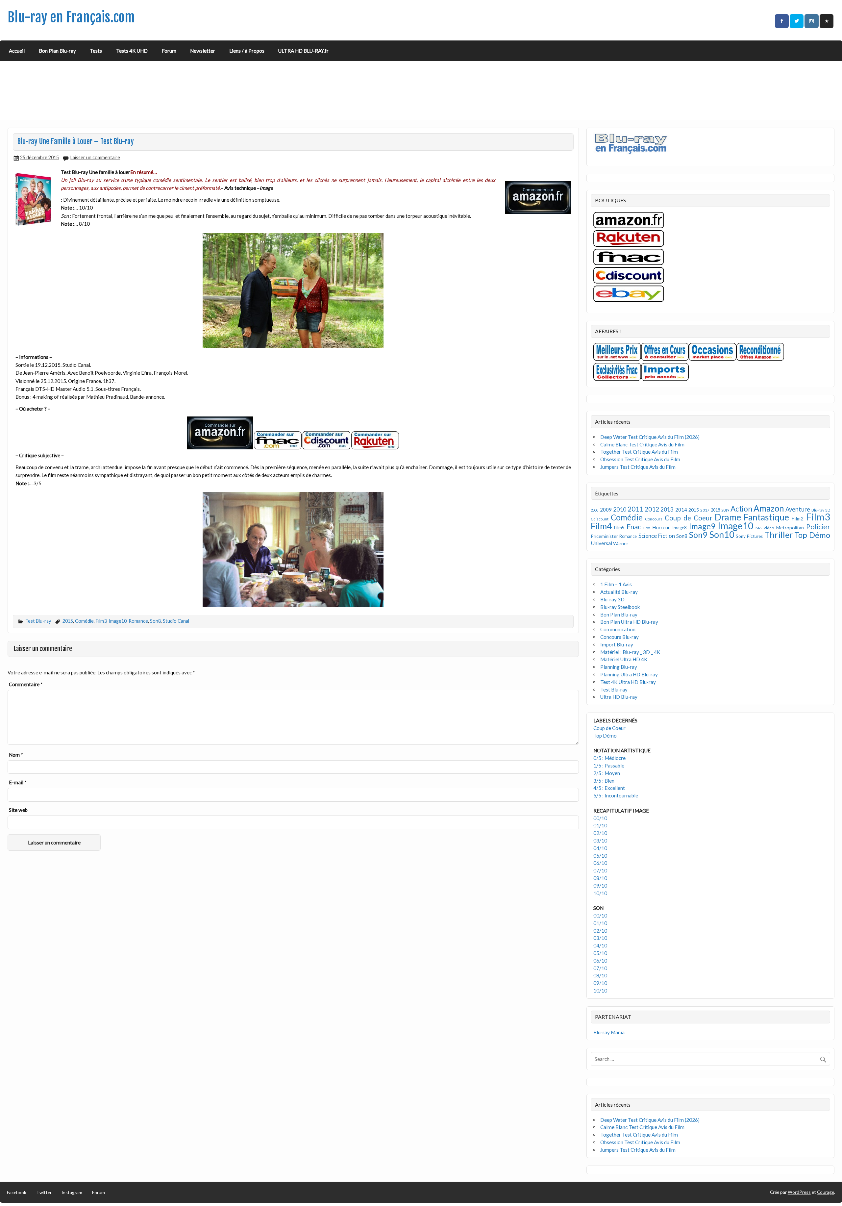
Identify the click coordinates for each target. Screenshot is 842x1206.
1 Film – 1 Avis (616, 584)
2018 (715, 510)
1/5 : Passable (608, 765)
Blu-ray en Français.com (71, 17)
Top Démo (812, 535)
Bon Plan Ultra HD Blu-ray (629, 622)
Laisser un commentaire (95, 157)
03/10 (600, 840)
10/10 (600, 893)
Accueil (17, 51)
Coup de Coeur (688, 518)
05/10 (600, 856)
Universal (601, 543)
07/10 (600, 870)
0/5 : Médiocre (609, 758)
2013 (667, 509)
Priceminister (604, 536)
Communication (617, 629)
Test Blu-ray (38, 621)
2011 (635, 509)
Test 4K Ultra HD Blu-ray (628, 682)
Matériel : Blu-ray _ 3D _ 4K (630, 652)
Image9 (702, 526)
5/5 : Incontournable (615, 795)
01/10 (600, 825)
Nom (16, 755)
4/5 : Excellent (609, 788)
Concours (653, 518)
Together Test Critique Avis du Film (639, 452)
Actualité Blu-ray (619, 592)
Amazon (769, 508)
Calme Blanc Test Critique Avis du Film (642, 444)
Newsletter (202, 51)
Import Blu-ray (616, 644)
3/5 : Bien (603, 781)
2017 (704, 510)
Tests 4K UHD (132, 51)
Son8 (155, 621)
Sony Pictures (749, 536)
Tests (96, 51)
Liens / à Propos (246, 51)
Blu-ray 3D (820, 510)
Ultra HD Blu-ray (618, 697)
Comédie (84, 621)
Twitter (44, 1192)
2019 (725, 510)
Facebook (16, 1192)
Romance (138, 621)
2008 (595, 510)
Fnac (634, 526)
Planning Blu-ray (618, 667)
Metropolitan (790, 527)
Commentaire (26, 684)
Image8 (679, 527)
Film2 (797, 518)
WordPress (799, 1192)
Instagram (72, 1192)
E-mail (18, 782)
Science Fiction (656, 535)
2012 (652, 509)
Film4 (601, 526)
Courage (825, 1192)
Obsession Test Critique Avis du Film (640, 459)
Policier (818, 526)
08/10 (600, 878)
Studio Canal (176, 621)
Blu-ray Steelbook (620, 607)
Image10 (118, 621)
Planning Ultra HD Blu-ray (629, 674)
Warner (620, 543)
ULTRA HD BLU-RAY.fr (303, 51)
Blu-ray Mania (609, 1032)
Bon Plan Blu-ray (57, 51)
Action (741, 508)
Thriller (778, 535)
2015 (67, 621)
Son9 (698, 535)
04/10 (600, 848)
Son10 (721, 534)
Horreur (661, 527)
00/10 (600, 818)
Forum (169, 51)
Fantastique (766, 517)
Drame (728, 517)
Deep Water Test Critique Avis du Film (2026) (650, 437)
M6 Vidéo (764, 527)
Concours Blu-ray (619, 637)
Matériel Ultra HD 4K (624, 659)
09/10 (600, 886)
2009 (606, 510)
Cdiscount (599, 519)
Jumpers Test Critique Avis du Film (638, 467)
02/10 (600, 833)
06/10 (600, 863)
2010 (619, 509)
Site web (18, 810)
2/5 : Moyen (606, 773)
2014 (681, 510)
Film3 (101, 621)
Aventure (797, 509)
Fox (646, 527)
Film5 (619, 527)
